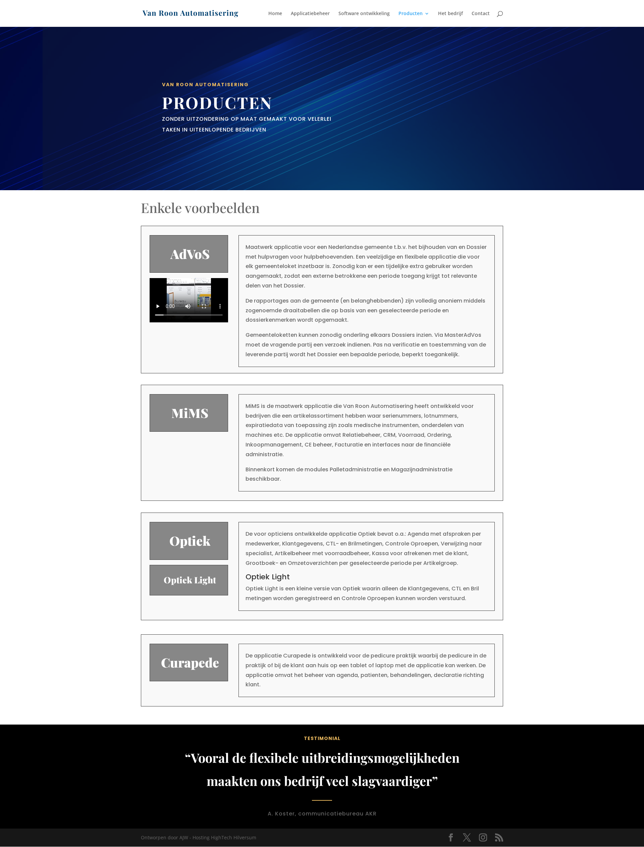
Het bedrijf (450, 13)
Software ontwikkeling (364, 13)
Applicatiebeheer (310, 13)
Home (275, 13)
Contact (481, 13)
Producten (410, 13)
